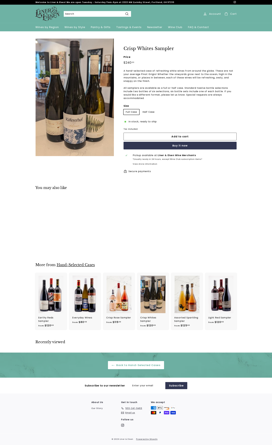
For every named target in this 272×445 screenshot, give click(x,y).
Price (127, 57)
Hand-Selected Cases (76, 265)
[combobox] (97, 14)
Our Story (97, 408)
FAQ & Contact (198, 27)
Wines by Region (47, 27)
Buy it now (180, 145)
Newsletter (154, 27)
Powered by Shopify (147, 439)
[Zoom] (75, 97)
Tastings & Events (129, 27)
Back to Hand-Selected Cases (138, 365)
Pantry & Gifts (101, 27)
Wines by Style (74, 27)
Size (126, 106)
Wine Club (175, 27)
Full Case (131, 112)
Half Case (149, 112)
